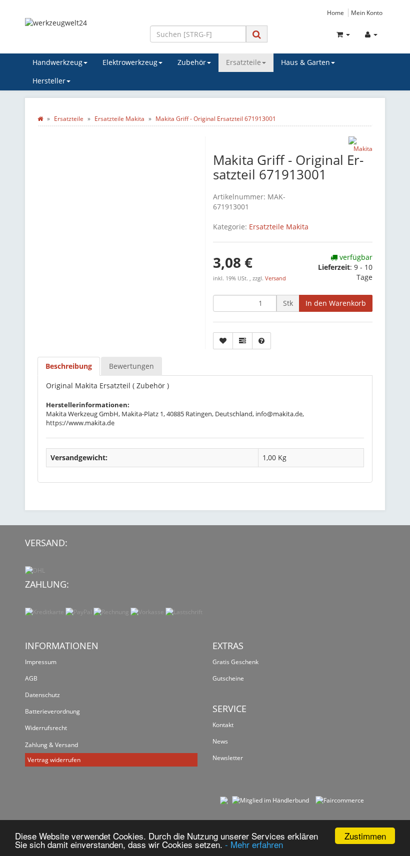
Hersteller (49, 80)
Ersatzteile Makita (278, 226)
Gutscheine (228, 678)
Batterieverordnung (52, 711)
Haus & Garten (305, 62)
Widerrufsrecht (46, 728)
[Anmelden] (371, 34)
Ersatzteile (243, 62)
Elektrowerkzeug (130, 62)
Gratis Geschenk (235, 662)
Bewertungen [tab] (131, 366)
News (220, 741)
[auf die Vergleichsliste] (242, 340)
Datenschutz (42, 695)
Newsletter (227, 758)
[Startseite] (40, 118)
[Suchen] (256, 34)
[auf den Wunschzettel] (223, 340)
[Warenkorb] (343, 34)
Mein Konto (366, 12)
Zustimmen (365, 836)
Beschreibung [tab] (69, 366)
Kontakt (223, 725)
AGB (31, 678)
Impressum (40, 662)
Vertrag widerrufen (54, 760)
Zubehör (192, 62)
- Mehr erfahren (254, 844)
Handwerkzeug (57, 62)
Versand (275, 278)
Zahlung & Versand (51, 745)
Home (335, 12)
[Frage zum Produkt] (261, 340)
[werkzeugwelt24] (80, 32)
